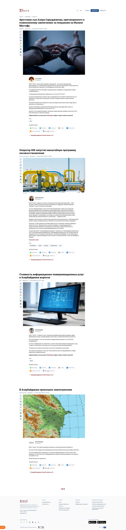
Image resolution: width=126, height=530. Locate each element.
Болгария (46, 245)
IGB (60, 245)
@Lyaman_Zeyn (34, 239)
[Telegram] (33, 522)
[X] (27, 522)
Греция (39, 245)
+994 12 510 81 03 (23, 511)
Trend (40, 339)
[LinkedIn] (35, 522)
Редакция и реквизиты (64, 504)
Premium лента (45, 504)
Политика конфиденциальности (99, 504)
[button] (20, 32)
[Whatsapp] (21, 522)
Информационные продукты (81, 504)
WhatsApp (50, 115)
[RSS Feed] (38, 522)
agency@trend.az (23, 513)
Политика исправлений (64, 509)
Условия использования (97, 502)
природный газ (54, 245)
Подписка (77, 502)
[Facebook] (24, 522)
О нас (60, 502)
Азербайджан (33, 245)
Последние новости (46, 502)
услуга (31, 360)
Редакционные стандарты (64, 508)
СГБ (31, 121)
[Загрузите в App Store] (92, 522)
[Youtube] (30, 522)
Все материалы (38, 80)
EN (99, 527)
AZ (102, 527)
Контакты (61, 506)
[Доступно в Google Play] (101, 522)
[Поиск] (77, 10)
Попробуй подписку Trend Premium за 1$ (42, 135)
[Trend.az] (24, 10)
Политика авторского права (98, 506)
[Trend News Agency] (23, 501)
